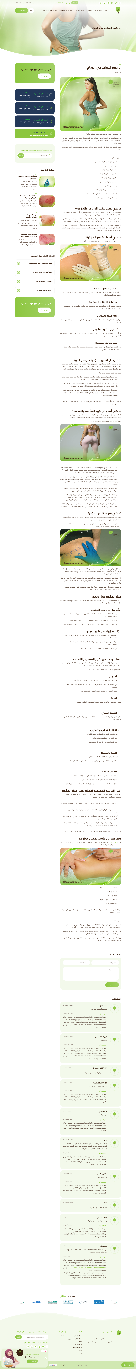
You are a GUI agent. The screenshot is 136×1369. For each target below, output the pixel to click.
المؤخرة (91, 467)
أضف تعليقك (112, 985)
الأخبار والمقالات (108, 1342)
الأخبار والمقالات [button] (64, 10)
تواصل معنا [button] (45, 10)
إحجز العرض (32, 1361)
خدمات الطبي (78, 1344)
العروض (80, 1351)
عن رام (100, 10)
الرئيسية (105, 10)
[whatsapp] (100, 2)
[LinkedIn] (104, 2)
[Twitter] (115, 2)
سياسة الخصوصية (92, 1342)
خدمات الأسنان (78, 1336)
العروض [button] (89, 10)
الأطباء (71, 10)
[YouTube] (108, 2)
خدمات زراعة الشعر (77, 1347)
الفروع (56, 10)
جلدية (36, 174)
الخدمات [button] (96, 10)
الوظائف (52, 10)
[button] (3, 1358)
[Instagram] (112, 2)
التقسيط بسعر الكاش (79, 10)
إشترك (21, 155)
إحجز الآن (22, 10)
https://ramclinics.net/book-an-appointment (90, 1267)
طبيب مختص (113, 842)
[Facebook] (119, 2)
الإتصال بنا (63, 1336)
